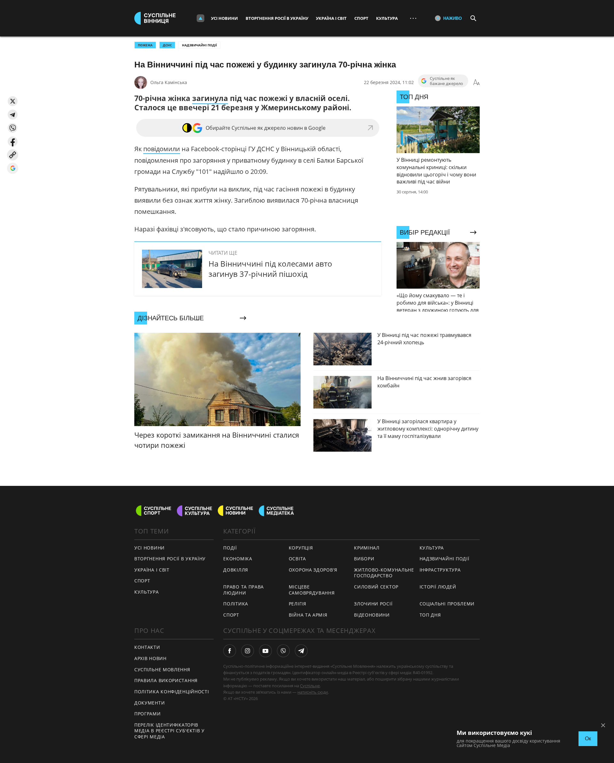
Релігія (297, 604)
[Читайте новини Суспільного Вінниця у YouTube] (265, 650)
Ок (588, 738)
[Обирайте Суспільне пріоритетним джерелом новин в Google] (12, 168)
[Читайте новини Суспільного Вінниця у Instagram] (247, 650)
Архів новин (150, 658)
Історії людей (438, 587)
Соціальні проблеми (447, 604)
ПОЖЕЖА (145, 45)
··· (413, 18)
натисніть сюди (312, 692)
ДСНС (167, 45)
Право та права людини (243, 590)
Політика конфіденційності (171, 692)
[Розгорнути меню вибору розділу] (200, 18)
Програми (147, 714)
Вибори (364, 559)
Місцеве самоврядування (312, 590)
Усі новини (224, 18)
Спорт (361, 18)
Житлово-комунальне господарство (384, 573)
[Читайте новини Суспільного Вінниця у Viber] (283, 650)
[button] (12, 101)
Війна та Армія (308, 615)
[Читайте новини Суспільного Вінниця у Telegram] (301, 650)
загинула (210, 98)
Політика (235, 604)
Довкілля (235, 570)
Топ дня (430, 615)
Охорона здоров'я (313, 570)
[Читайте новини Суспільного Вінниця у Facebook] (229, 650)
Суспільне (310, 686)
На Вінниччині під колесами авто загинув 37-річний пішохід (270, 268)
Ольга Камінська (168, 82)
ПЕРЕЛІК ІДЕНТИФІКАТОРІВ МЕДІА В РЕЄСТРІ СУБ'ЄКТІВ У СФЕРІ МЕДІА (169, 731)
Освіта (297, 559)
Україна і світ (331, 18)
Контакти (147, 647)
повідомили (161, 148)
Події (230, 548)
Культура (387, 18)
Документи (149, 703)
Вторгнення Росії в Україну (277, 18)
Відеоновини (372, 615)
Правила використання (166, 680)
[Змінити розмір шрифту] (476, 82)
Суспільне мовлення (162, 669)
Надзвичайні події (199, 45)
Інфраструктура (440, 570)
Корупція (301, 548)
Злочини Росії (373, 604)
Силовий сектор (376, 587)
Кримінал (367, 548)
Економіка (237, 559)
